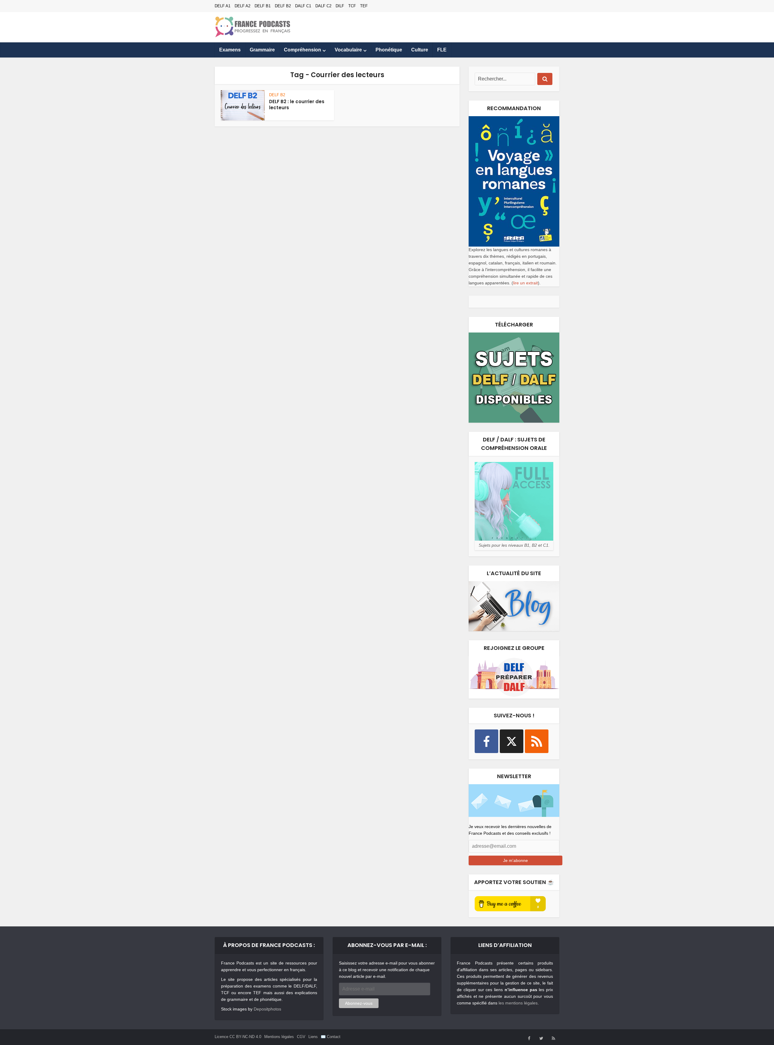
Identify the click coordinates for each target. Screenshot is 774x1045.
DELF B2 (283, 6)
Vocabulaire (348, 49)
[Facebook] (486, 741)
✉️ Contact (330, 1036)
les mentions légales (518, 1003)
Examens (230, 49)
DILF (340, 6)
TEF (364, 6)
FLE (442, 49)
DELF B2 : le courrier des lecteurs (296, 104)
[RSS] (536, 741)
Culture (419, 49)
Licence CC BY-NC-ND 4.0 (238, 1036)
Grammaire (262, 49)
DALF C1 (303, 6)
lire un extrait (525, 282)
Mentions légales (279, 1036)
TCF (352, 6)
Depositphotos (267, 1009)
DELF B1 (263, 6)
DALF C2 (323, 6)
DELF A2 (242, 6)
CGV (301, 1036)
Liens (313, 1036)
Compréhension (302, 49)
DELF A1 (222, 6)
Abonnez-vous (358, 1003)
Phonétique (389, 49)
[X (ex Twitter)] (511, 741)
